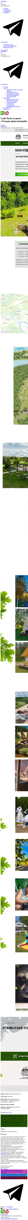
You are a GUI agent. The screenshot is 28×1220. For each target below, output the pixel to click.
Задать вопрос (4, 50)
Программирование (12, 92)
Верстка (9, 91)
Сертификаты (7, 11)
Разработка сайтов (8, 44)
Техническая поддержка (10, 46)
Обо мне (6, 8)
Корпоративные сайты (13, 99)
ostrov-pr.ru (9, 1112)
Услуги (5, 88)
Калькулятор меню (6, 1153)
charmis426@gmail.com (12, 1209)
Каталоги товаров (11, 102)
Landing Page (10, 103)
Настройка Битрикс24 (13, 95)
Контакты (6, 12)
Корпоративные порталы (13, 106)
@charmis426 (9, 1206)
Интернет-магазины (12, 100)
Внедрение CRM (8, 47)
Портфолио (7, 9)
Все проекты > (4, 1168)
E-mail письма (10, 105)
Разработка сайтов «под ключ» (15, 89)
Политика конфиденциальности (9, 1218)
